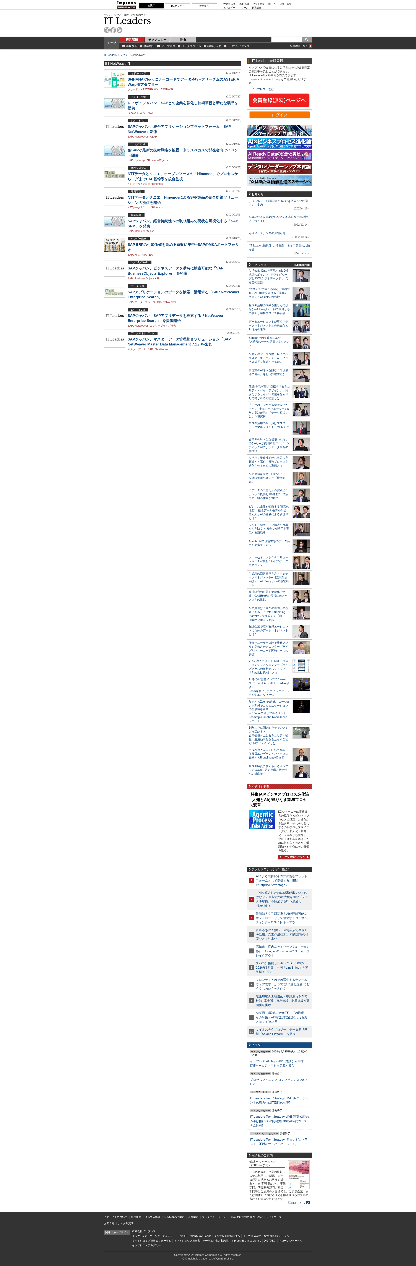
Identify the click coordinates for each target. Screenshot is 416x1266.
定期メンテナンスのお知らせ (267, 233)
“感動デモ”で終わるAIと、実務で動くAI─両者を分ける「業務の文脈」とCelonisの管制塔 (269, 292)
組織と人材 (214, 46)
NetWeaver (141, 136)
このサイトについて (115, 1217)
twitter (107, 30)
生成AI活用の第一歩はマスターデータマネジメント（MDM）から (269, 427)
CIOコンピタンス (239, 46)
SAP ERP (148, 254)
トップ (111, 43)
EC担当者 (244, 4)
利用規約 (136, 1217)
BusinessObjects (158, 160)
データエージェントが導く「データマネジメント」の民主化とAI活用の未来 (268, 325)
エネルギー (229, 7)
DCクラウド (177, 6)
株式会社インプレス (144, 1231)
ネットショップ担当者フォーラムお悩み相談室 (201, 1240)
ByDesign (140, 160)
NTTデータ (134, 183)
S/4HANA (168, 89)
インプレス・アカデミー (146, 1245)
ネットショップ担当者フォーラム (151, 1240)
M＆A (138, 254)
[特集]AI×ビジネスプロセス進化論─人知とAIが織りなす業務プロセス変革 (279, 799)
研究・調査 (285, 4)
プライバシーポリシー (215, 1217)
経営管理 (140, 231)
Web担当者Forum (200, 1236)
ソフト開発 (259, 4)
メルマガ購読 (152, 1217)
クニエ (146, 183)
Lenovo (132, 113)
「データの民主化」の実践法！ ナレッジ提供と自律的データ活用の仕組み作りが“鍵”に (268, 494)
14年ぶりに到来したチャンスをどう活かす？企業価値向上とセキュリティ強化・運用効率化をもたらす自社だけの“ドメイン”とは (268, 735)
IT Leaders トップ (114, 55)
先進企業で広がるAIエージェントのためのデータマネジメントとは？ (268, 630)
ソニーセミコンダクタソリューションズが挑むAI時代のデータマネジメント (268, 561)
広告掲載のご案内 (174, 1217)
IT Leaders (127, 20)
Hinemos (157, 183)
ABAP (153, 136)
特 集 (183, 39)
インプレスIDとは (263, 89)
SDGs (150, 231)
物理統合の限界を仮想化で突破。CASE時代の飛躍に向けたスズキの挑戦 (268, 595)
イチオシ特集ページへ (291, 857)
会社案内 (193, 1217)
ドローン (243, 7)
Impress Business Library (265, 79)
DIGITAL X (270, 1240)
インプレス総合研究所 (227, 1236)
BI (157, 278)
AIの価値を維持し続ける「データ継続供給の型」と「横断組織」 (268, 477)
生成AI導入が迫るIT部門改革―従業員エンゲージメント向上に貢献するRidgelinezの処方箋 (268, 753)
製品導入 (204, 6)
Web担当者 (229, 4)
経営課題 (132, 39)
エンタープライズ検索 (148, 302)
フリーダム (134, 89)
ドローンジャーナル (290, 1240)
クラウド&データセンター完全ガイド (154, 1236)
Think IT (183, 1236)
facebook (113, 30)
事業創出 (149, 46)
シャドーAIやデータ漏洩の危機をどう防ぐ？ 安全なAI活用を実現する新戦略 (269, 528)
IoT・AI (272, 4)
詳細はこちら (296, 1202)
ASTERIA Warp (151, 89)
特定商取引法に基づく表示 (247, 1217)
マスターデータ (137, 349)
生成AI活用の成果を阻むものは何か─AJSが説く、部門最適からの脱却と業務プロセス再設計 (269, 309)
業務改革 (131, 46)
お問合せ (109, 1223)
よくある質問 (125, 1223)
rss (119, 30)
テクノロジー (157, 39)
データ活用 (168, 46)
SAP (141, 113)
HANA (149, 113)
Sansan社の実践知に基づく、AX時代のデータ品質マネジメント (269, 341)
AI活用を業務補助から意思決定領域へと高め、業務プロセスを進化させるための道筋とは (268, 461)
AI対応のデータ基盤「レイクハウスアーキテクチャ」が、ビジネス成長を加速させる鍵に (268, 357)
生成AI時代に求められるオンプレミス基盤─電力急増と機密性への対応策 (268, 770)
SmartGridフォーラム (276, 1236)
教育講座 (256, 7)
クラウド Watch (252, 1236)
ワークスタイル (191, 46)
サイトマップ (274, 1217)
